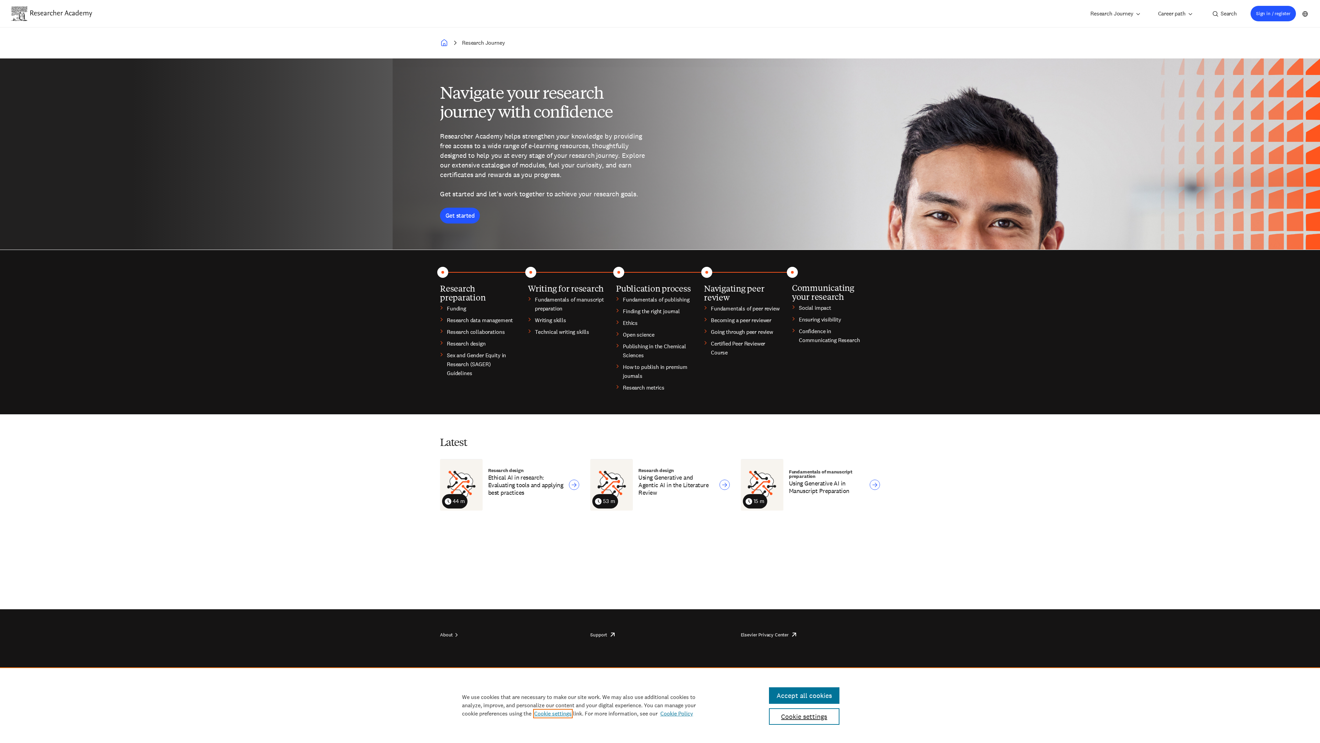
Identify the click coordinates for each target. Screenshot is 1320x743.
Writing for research (566, 288)
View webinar (574, 484)
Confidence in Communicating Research (829, 336)
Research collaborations (476, 332)
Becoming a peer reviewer (741, 320)
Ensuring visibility (820, 319)
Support (598, 635)
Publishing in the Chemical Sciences (654, 351)
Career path (1172, 13)
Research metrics (643, 387)
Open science (638, 334)
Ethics (630, 323)
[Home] (61, 13)
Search (1229, 13)
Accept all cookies (804, 695)
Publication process (653, 288)
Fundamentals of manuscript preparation (569, 304)
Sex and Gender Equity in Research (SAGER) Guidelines (476, 364)
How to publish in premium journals (655, 371)
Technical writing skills (562, 332)
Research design (466, 343)
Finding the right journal (651, 311)
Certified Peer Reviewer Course (738, 348)
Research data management (480, 320)
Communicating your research (823, 292)
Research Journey (1111, 13)
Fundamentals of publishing (656, 299)
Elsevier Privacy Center (765, 635)
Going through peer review (742, 332)
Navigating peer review (734, 293)
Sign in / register (1273, 13)
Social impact (815, 308)
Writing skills (550, 320)
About (446, 635)
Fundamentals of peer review (745, 308)
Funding (456, 308)
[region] (660, 705)
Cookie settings (553, 713)
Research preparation (462, 293)
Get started (460, 215)
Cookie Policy (676, 713)
